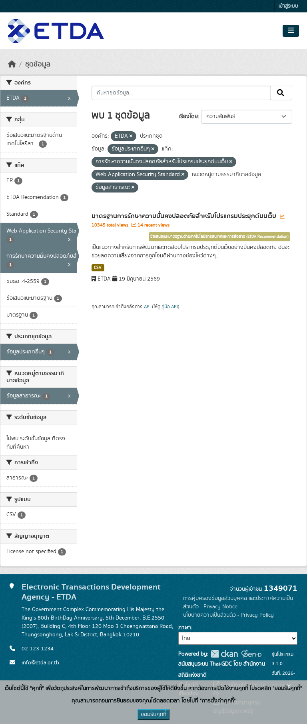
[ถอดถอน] (131, 136)
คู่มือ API (169, 306)
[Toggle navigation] (291, 31)
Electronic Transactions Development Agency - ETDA (91, 592)
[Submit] (281, 93)
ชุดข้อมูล (37, 64)
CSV (98, 268)
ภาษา (184, 628)
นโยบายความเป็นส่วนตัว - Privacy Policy (228, 615)
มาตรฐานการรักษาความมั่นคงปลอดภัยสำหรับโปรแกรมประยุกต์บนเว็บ (185, 216)
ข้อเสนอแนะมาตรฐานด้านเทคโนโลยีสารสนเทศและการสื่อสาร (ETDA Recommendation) (219, 236)
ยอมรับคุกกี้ (153, 714)
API (147, 306)
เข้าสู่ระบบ (288, 6)
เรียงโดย (188, 116)
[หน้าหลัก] (12, 64)
